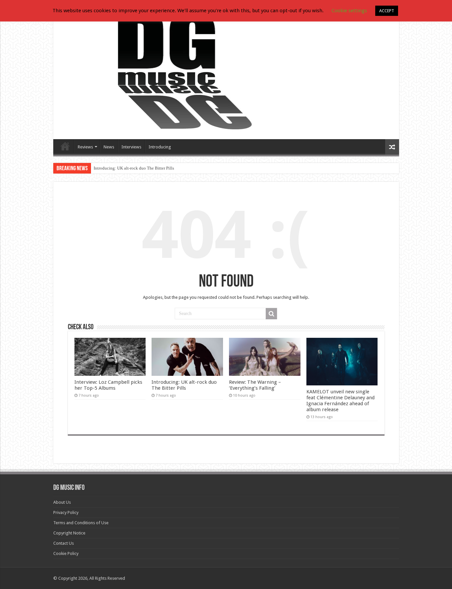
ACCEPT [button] (386, 10)
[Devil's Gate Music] (226, 73)
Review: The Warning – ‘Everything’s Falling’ (255, 385)
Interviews (131, 146)
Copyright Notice (69, 532)
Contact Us (63, 543)
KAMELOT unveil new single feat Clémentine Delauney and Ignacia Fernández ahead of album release (340, 400)
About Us (62, 502)
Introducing (160, 146)
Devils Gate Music (65, 146)
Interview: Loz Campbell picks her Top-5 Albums (108, 385)
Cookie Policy (65, 553)
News (109, 146)
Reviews (85, 146)
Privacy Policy (65, 512)
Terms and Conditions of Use (81, 522)
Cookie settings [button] (349, 11)
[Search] (271, 313)
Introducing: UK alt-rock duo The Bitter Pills (134, 168)
